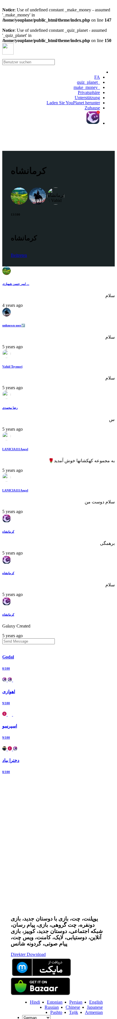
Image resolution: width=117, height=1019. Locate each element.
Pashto (56, 1012)
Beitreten (19, 255)
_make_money (87, 87)
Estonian (54, 1002)
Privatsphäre (89, 92)
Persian (75, 1002)
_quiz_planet (88, 82)
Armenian (94, 1012)
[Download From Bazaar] (40, 993)
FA (97, 77)
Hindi (35, 1002)
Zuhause (92, 107)
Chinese (73, 1007)
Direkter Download (28, 954)
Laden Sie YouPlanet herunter (73, 102)
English (96, 1002)
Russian (52, 1007)
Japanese (95, 1007)
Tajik (73, 1012)
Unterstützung (87, 97)
